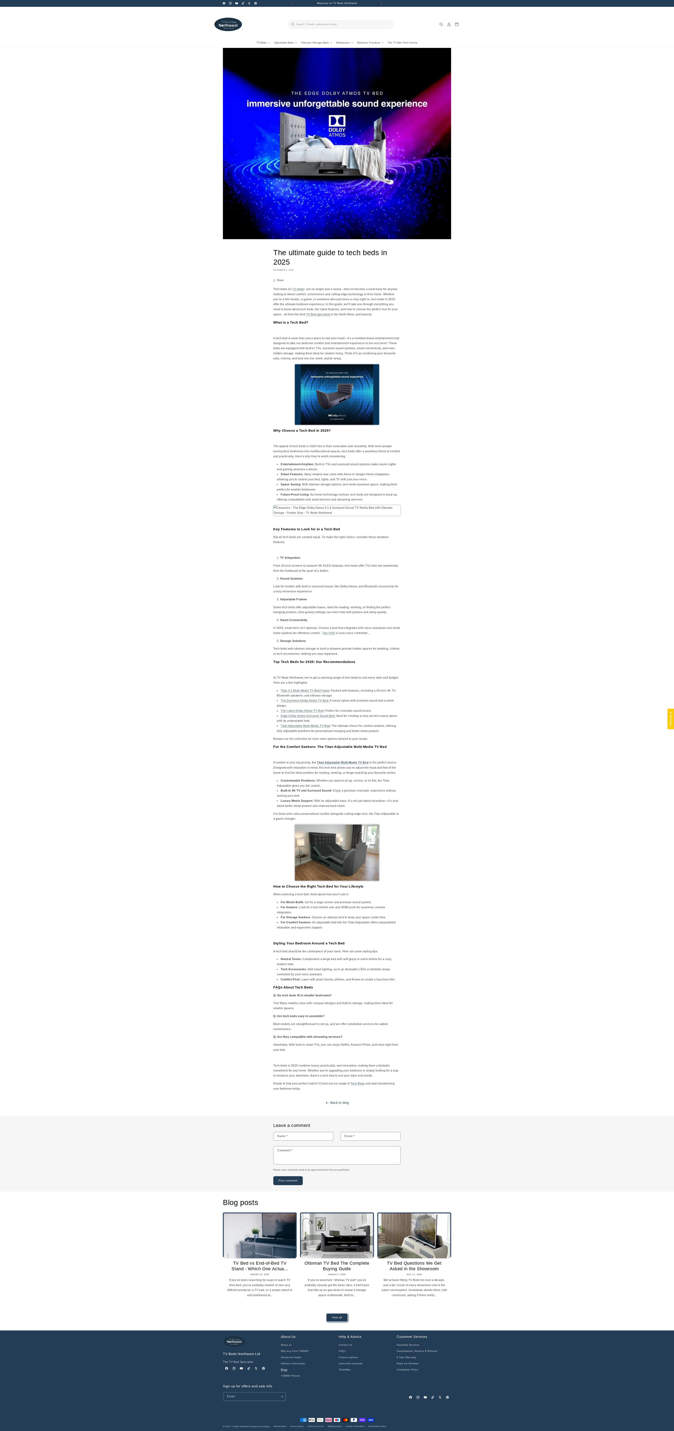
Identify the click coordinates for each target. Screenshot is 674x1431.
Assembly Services (408, 1344)
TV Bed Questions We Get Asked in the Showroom (414, 1266)
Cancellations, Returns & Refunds (417, 1351)
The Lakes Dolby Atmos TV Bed (302, 710)
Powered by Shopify (260, 1426)
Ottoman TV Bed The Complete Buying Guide (337, 1266)
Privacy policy (297, 1426)
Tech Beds (358, 1083)
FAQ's (342, 1351)
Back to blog (339, 1102)
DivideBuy (345, 1369)
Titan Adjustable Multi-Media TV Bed (305, 725)
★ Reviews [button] (670, 718)
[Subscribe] (282, 1396)
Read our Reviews (408, 1363)
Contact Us (345, 1344)
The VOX (328, 633)
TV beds (297, 289)
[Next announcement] (381, 3)
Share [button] (280, 280)
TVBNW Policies (290, 1375)
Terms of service (316, 1426)
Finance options (348, 1357)
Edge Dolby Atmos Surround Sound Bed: (308, 715)
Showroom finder (291, 1357)
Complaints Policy (407, 1369)
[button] (262, 43)
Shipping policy (335, 1426)
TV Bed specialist (318, 314)
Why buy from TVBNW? (295, 1351)
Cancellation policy (377, 1426)
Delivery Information (293, 1363)
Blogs (284, 1369)
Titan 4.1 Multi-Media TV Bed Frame (305, 690)
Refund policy (280, 1426)
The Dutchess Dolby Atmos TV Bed (305, 700)
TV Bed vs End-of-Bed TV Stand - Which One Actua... (260, 1266)
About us (286, 1344)
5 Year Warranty (406, 1357)
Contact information (355, 1426)
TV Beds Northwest (240, 1426)
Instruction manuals (350, 1363)
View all (337, 1317)
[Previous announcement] (292, 3)
